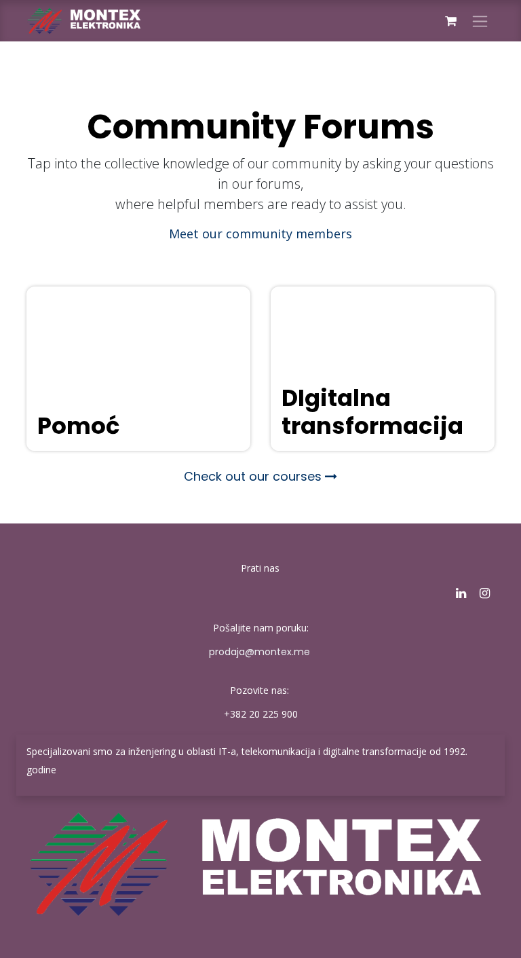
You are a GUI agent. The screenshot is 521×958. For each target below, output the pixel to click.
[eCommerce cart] (450, 21)
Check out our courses (254, 476)
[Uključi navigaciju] (480, 20)
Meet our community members (260, 233)
